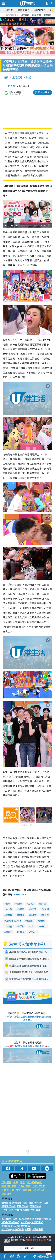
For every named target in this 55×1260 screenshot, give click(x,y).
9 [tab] (26, 21)
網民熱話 (6, 1202)
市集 (15, 1182)
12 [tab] (35, 21)
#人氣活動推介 (26, 1219)
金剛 (32, 926)
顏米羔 (45, 914)
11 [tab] (32, 21)
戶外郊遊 (39, 1190)
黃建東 (19, 903)
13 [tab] (21, 24)
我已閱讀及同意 (27, 1248)
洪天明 (45, 909)
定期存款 (48, 14)
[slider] (27, 225)
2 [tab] (23, 17)
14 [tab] (23, 24)
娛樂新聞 (36, 14)
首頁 (6, 77)
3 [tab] (26, 17)
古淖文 (31, 903)
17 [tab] (32, 24)
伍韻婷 (21, 909)
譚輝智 (21, 914)
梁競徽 (21, 926)
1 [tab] (21, 17)
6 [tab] (35, 17)
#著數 (28, 1229)
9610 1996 (20, 894)
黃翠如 (43, 903)
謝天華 (33, 909)
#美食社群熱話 (43, 1219)
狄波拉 (33, 914)
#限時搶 (5, 1226)
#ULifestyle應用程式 (32, 1222)
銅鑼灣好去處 (8, 1186)
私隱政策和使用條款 (35, 1239)
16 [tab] (29, 24)
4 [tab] (29, 17)
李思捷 (43, 926)
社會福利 (6, 1193)
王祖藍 (33, 932)
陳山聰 (9, 909)
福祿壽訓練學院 (13, 920)
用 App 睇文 (44, 92)
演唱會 (9, 9)
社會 (18, 1190)
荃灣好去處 (38, 1186)
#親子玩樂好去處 (10, 1222)
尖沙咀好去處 (34, 1182)
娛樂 (8, 903)
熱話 (28, 77)
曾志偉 (9, 914)
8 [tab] (23, 21)
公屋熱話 (25, 14)
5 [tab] (32, 17)
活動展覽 (6, 1182)
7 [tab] (21, 21)
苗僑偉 (9, 926)
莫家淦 (21, 932)
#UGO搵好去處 (9, 1219)
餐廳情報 (27, 1190)
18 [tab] (35, 24)
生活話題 (17, 77)
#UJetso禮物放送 (20, 1226)
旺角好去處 (7, 1190)
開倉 (22, 1182)
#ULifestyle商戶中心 (12, 1229)
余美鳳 (11, 85)
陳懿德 (30, 920)
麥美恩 (42, 920)
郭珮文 (9, 932)
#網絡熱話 (37, 1229)
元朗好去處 (24, 1186)
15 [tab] (26, 24)
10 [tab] (29, 21)
